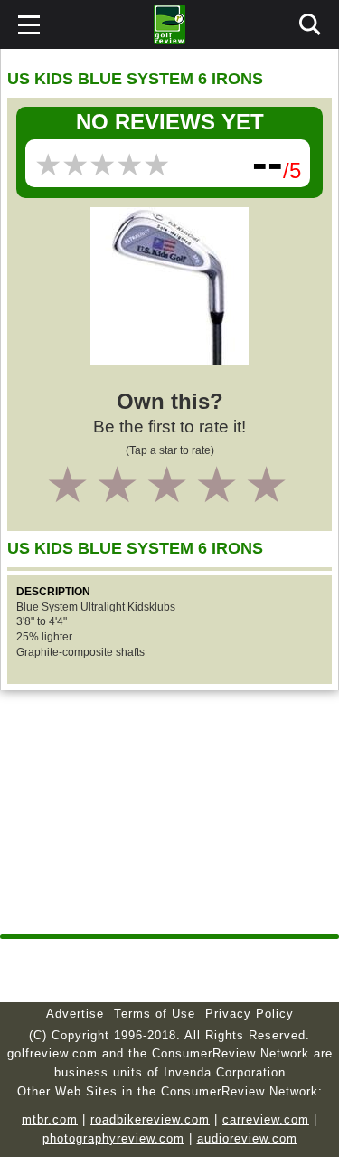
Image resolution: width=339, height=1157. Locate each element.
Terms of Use (154, 1013)
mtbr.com (50, 1119)
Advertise (75, 1013)
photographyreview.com (113, 1138)
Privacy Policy (249, 1013)
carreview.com (265, 1119)
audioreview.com (247, 1138)
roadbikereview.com (150, 1119)
